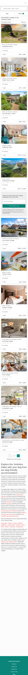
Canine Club (14, 671)
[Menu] (25, 3)
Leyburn (15, 523)
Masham (20, 523)
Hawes (10, 523)
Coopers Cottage (7, 307)
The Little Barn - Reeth (8, 113)
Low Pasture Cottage (8, 240)
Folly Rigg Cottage (7, 341)
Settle (2, 526)
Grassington (4, 523)
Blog (14, 674)
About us (14, 664)
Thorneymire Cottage (8, 180)
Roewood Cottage (7, 442)
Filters (21, 13)
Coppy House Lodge (8, 80)
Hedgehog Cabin (7, 147)
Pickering (18, 524)
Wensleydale (19, 526)
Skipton (7, 526)
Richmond (8, 501)
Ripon (22, 524)
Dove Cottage (6, 374)
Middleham (4, 524)
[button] (3, 33)
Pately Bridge (11, 524)
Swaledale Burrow (7, 46)
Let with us (14, 666)
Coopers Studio (6, 274)
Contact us (14, 669)
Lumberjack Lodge (7, 408)
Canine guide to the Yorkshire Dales (10, 510)
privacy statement (6, 212)
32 (14, 455)
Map (7, 13)
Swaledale (12, 526)
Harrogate (9, 503)
